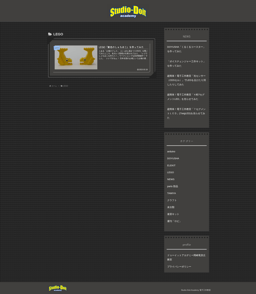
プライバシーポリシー (179, 266)
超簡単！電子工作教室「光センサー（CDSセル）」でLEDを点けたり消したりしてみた (186, 80)
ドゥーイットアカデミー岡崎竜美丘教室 (186, 257)
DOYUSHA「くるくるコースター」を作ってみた (186, 49)
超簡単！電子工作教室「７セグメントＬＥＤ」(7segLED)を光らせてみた (186, 113)
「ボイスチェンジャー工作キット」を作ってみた (186, 63)
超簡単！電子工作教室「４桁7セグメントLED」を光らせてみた (186, 96)
